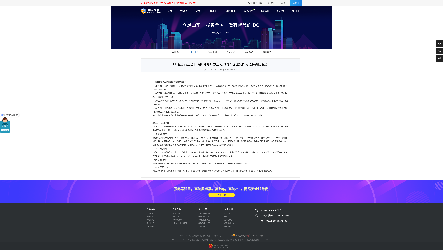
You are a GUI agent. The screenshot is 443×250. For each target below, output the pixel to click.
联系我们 (267, 52)
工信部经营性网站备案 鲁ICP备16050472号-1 (221, 246)
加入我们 (249, 52)
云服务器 (150, 213)
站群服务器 (151, 226)
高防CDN (265, 11)
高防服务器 (231, 11)
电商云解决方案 (204, 226)
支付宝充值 (228, 220)
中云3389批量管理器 (179, 223)
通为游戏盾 (176, 213)
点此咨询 (221, 195)
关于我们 (296, 11)
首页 (170, 11)
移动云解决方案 (204, 223)
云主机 (198, 11)
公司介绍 (227, 213)
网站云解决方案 (204, 220)
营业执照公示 (240, 236)
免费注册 (296, 3)
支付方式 (230, 52)
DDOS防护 (248, 11)
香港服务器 (151, 217)
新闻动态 (227, 217)
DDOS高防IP (177, 220)
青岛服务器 (151, 220)
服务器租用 (213, 11)
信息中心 (194, 52)
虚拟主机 (183, 11)
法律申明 (212, 52)
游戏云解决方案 (204, 213)
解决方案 (280, 11)
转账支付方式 (229, 223)
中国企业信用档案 (256, 236)
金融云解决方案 (204, 217)
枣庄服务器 (151, 223)
